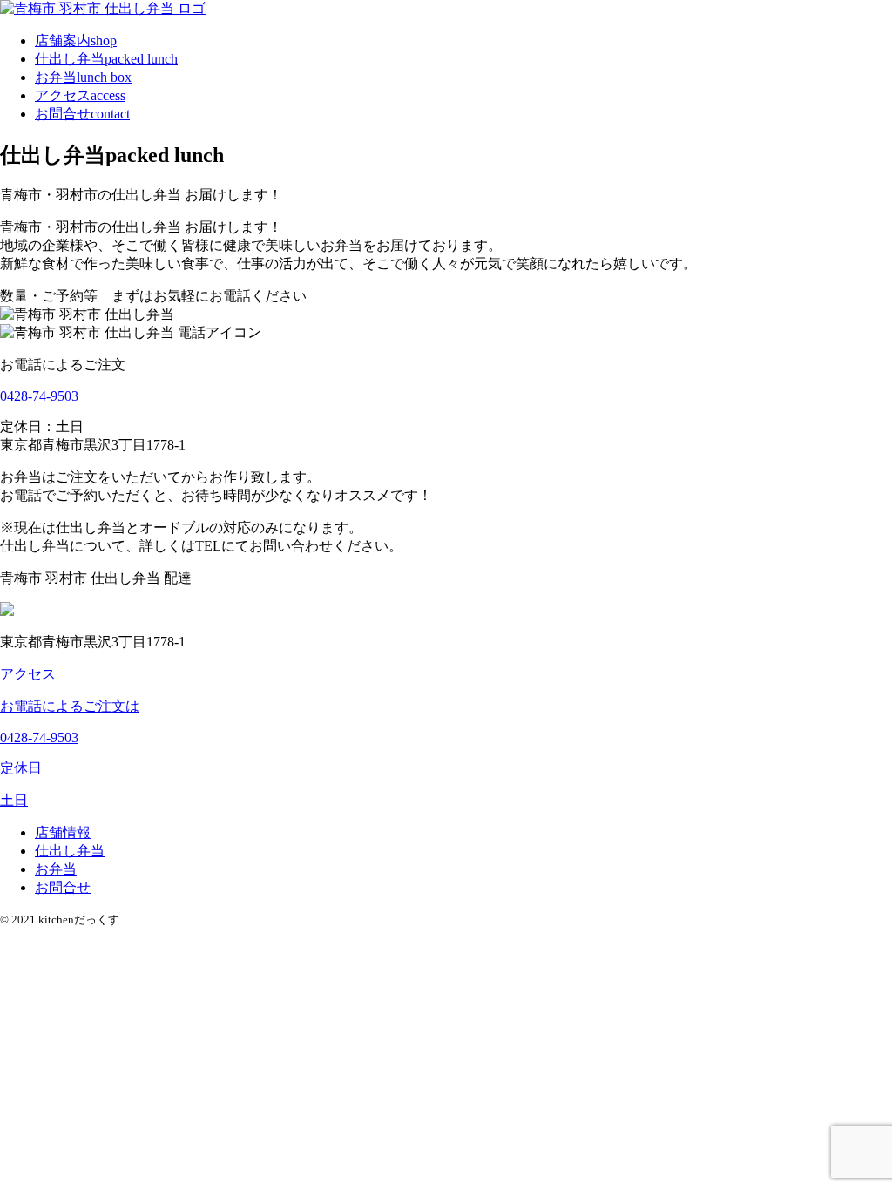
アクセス (80, 95)
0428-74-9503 (39, 396)
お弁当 (83, 77)
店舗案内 (76, 40)
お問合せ (82, 113)
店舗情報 (63, 832)
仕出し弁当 (106, 58)
